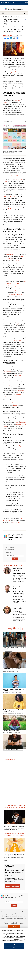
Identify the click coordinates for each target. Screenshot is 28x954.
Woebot (5, 181)
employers (6, 404)
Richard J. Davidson (10, 713)
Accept (14, 944)
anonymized (22, 400)
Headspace (6, 383)
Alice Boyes (8, 671)
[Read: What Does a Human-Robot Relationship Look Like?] (14, 639)
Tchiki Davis (8, 692)
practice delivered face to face (14, 294)
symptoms (18, 324)
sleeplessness (18, 72)
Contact (21, 923)
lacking (17, 260)
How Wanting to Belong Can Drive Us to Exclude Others (14, 806)
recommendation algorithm (11, 176)
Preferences (14, 950)
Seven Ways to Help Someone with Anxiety (12, 669)
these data (16, 405)
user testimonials (11, 279)
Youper (20, 179)
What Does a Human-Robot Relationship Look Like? (14, 648)
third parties (12, 402)
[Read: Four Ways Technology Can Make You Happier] (14, 680)
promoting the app (11, 290)
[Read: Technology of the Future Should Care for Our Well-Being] (14, 701)
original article (16, 522)
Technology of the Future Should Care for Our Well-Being (13, 710)
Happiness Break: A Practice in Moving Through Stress (14, 834)
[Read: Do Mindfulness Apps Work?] (14, 722)
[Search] (25, 13)
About (6, 923)
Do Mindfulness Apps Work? (11, 730)
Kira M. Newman (9, 732)
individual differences (19, 341)
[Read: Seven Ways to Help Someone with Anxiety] (14, 660)
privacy (5, 448)
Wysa (15, 179)
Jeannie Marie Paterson (11, 34)
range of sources (12, 385)
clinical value (9, 254)
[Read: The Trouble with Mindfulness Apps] (14, 741)
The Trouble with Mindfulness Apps (13, 750)
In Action (24, 2)
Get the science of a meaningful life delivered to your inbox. (9, 550)
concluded (18, 375)
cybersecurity (7, 371)
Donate (14, 926)
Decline (14, 947)
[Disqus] (14, 778)
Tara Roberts (8, 651)
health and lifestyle (20, 422)
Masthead (13, 923)
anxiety (10, 72)
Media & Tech (7, 16)
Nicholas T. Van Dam (18, 587)
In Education (3, 4)
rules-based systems (9, 196)
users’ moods (21, 390)
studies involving (11, 286)
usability (18, 446)
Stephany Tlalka (9, 752)
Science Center (11, 2)
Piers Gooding (10, 35)
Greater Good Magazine (14, 9)
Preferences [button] (21, 940)
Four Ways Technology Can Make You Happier (13, 689)
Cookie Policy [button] (16, 939)
